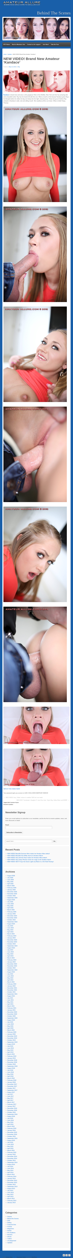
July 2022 (10, 974)
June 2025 (10, 903)
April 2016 (10, 1124)
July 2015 (10, 1142)
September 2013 (12, 1186)
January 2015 (11, 1154)
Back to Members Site (18, 44)
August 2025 (11, 899)
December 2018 (12, 1060)
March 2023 (11, 958)
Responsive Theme (21, 1257)
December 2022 (12, 964)
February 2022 (11, 984)
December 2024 (12, 916)
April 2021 (10, 1004)
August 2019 (11, 1044)
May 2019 (10, 1050)
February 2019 (11, 1056)
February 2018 (11, 1080)
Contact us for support (33, 44)
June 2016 (10, 1120)
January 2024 (11, 938)
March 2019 (11, 1054)
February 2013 (11, 1200)
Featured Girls (11, 1224)
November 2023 (12, 942)
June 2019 (10, 1048)
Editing (9, 1222)
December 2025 (12, 891)
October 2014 (11, 1160)
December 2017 (12, 1084)
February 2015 (11, 1152)
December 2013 (12, 1180)
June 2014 (10, 1168)
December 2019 (12, 1036)
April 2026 (10, 883)
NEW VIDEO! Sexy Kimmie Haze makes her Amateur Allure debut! (27, 857)
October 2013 (11, 1184)
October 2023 (11, 944)
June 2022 (10, 976)
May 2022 (10, 978)
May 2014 (10, 1170)
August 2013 (11, 1188)
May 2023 (10, 954)
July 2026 (10, 877)
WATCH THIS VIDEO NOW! (11, 789)
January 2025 (11, 914)
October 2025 (11, 895)
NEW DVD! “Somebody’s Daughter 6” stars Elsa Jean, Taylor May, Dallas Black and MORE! (42, 800)
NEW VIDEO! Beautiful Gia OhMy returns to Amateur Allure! (25, 855)
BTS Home (7, 44)
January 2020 (11, 1034)
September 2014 (12, 1162)
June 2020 (10, 1024)
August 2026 (11, 875)
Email (7, 825)
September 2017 (12, 1090)
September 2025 (12, 897)
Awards (9, 1216)
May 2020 (10, 1026)
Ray (19, 67)
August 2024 (11, 924)
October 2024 (11, 920)
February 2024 (11, 936)
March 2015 (11, 1150)
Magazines (10, 1228)
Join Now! (46, 44)
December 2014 (12, 1156)
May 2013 (10, 1194)
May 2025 (10, 905)
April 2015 (10, 1148)
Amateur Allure (9, 1257)
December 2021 (12, 988)
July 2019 (10, 1046)
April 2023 (10, 956)
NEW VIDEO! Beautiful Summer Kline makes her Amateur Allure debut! (28, 853)
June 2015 (10, 1144)
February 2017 (11, 1104)
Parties (9, 1230)
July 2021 (10, 998)
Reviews (9, 1234)
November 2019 (12, 1038)
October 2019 (11, 1040)
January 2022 (11, 986)
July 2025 (10, 901)
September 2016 (12, 1114)
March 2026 (11, 885)
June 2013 (10, 1192)
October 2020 (11, 1016)
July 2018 (10, 1070)
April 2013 (10, 1196)
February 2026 (11, 887)
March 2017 (11, 1102)
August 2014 (11, 1164)
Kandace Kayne (14, 802)
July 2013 (10, 1190)
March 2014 (11, 1174)
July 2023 (10, 950)
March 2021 (11, 1006)
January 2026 (11, 889)
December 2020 (12, 1012)
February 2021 (11, 1008)
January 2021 (11, 1010)
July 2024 (10, 926)
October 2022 (11, 968)
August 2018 (11, 1068)
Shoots (9, 1236)
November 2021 (12, 990)
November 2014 (12, 1158)
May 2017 (10, 1098)
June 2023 (10, 952)
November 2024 (12, 918)
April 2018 (10, 1076)
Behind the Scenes (13, 1218)
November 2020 (12, 1014)
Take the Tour (55, 44)
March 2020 (11, 1030)
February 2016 (11, 1128)
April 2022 (10, 980)
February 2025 (11, 912)
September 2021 (12, 994)
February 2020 (11, 1032)
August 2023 (11, 948)
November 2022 (12, 966)
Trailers (9, 1238)
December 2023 (12, 940)
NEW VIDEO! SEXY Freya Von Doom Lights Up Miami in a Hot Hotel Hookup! (30, 861)
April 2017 (10, 1100)
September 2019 (12, 1042)
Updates (10, 54)
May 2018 (10, 1074)
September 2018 (12, 1066)
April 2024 (10, 932)
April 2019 (10, 1052)
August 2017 (11, 1092)
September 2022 (12, 970)
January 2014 (11, 1178)
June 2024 (10, 928)
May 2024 (10, 930)
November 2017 (12, 1086)
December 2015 (12, 1132)
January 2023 (11, 962)
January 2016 (11, 1130)
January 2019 (11, 1058)
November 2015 (12, 1134)
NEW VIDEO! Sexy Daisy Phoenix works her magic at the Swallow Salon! (29, 859)
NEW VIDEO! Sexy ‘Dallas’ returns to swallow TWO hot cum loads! (24, 797)
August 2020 (11, 1020)
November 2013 (12, 1182)
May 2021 (10, 1002)
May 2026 (10, 881)
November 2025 (12, 893)
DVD (8, 1220)
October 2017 (11, 1088)
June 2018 (10, 1072)
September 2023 (12, 946)
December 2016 (12, 1108)
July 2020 (10, 1022)
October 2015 (11, 1136)
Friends (9, 1226)
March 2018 (11, 1078)
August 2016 (11, 1116)
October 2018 (11, 1064)
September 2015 (12, 1138)
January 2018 (11, 1082)
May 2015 (10, 1146)
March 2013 (11, 1198)
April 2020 (10, 1028)
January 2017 (11, 1106)
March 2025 (11, 910)
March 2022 (11, 982)
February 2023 (11, 960)
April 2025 (10, 908)
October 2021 (11, 992)
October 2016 (11, 1112)
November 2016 (12, 1110)
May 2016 (10, 1122)
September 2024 (12, 922)
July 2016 (10, 1118)
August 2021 (11, 996)
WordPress (34, 1257)
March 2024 (11, 934)
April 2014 (10, 1172)
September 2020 (12, 1018)
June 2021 (10, 1000)
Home (5, 54)
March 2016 (11, 1126)
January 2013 (11, 1202)
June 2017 (10, 1096)
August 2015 (11, 1140)
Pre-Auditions (11, 1232)
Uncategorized (11, 1240)
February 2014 (11, 1176)
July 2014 (10, 1166)
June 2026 (10, 879)
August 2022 (11, 972)
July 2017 (10, 1094)
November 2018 (12, 1062)
